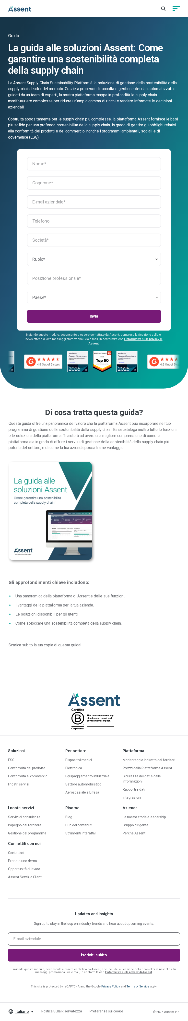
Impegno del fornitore (24, 825)
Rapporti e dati (134, 789)
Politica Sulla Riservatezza (61, 1011)
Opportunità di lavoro (24, 869)
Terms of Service (138, 986)
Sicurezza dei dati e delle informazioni (142, 778)
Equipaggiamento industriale (87, 776)
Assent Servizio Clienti (25, 877)
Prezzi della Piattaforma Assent (147, 768)
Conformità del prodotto (26, 768)
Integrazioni (132, 797)
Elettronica (73, 768)
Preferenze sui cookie (106, 1011)
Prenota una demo (22, 861)
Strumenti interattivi (80, 833)
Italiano (22, 1011)
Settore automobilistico (83, 784)
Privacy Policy (110, 986)
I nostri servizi (18, 784)
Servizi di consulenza (24, 817)
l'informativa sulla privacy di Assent (128, 972)
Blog (68, 817)
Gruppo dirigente (135, 825)
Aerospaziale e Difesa (82, 792)
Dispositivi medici (78, 760)
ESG (11, 760)
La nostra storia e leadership (144, 817)
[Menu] (176, 8)
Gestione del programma (27, 833)
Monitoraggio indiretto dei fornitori (149, 760)
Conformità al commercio (27, 776)
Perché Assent (134, 833)
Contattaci (16, 853)
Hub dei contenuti (78, 825)
